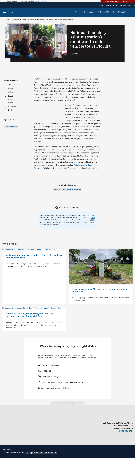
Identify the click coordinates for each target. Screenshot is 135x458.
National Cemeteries (74, 189)
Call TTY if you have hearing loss (62, 382)
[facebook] (120, 419)
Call (50, 365)
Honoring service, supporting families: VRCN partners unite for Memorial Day (31, 315)
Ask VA (93, 217)
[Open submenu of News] (81, 12)
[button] (132, 12)
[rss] (116, 419)
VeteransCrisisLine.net (62, 388)
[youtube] (109, 419)
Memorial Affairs (11, 126)
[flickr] (132, 419)
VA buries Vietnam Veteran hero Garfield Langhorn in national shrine (34, 256)
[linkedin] (128, 419)
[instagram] (124, 419)
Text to (44, 371)
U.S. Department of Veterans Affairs (41, 452)
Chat (52, 377)
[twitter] (112, 419)
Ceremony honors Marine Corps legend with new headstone (99, 290)
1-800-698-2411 (126, 431)
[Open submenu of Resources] (94, 12)
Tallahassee (79, 165)
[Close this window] (109, 340)
